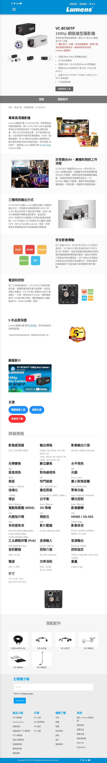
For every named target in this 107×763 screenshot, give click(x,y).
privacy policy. (27, 693)
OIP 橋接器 (17, 717)
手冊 (57, 717)
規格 (41, 99)
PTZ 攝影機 (17, 735)
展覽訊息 (80, 730)
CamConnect (18, 722)
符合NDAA (81, 747)
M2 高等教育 (39, 722)
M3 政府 (37, 726)
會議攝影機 (17, 744)
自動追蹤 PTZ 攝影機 (21, 731)
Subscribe (20, 701)
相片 (57, 740)
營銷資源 (59, 744)
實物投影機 (17, 749)
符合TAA (80, 743)
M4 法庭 (37, 731)
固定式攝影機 (18, 740)
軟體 (57, 722)
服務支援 (36, 409)
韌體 (57, 726)
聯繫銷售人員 (64, 89)
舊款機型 (16, 753)
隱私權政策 (81, 738)
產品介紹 (18, 107)
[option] (30, 36)
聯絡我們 (80, 725)
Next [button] (50, 58)
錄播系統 (16, 726)
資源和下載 (17, 418)
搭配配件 (63, 99)
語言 (93, 4)
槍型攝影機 (28, 107)
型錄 (57, 735)
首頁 (10, 107)
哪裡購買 (83, 4)
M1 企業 (37, 717)
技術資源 (59, 731)
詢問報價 (73, 4)
